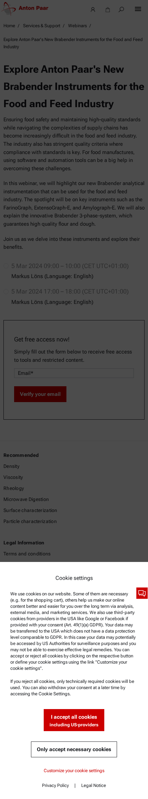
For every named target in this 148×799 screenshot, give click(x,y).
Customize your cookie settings (74, 770)
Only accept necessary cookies (74, 749)
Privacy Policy (55, 785)
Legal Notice (93, 785)
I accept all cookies (74, 720)
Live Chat (142, 593)
